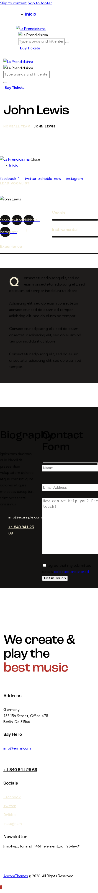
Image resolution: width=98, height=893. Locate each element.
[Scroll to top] (1, 887)
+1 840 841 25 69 (20, 770)
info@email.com (17, 748)
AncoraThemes (15, 876)
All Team (21, 126)
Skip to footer (40, 3)
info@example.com (25, 517)
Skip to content (13, 3)
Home (8, 126)
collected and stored (71, 571)
